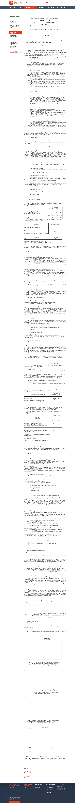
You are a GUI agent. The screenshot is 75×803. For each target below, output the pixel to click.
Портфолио (41, 7)
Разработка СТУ (49, 786)
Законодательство (30, 7)
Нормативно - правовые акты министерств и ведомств (14, 26)
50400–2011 (29, 771)
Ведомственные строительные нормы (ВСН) (14, 43)
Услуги (20, 7)
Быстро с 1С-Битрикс (13, 802)
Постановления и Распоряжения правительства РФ (13, 22)
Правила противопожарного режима (27, 788)
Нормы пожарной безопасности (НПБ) (13, 36)
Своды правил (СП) (13, 29)
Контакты (59, 7)
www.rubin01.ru (11, 786)
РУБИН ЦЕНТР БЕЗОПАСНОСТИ (15, 784)
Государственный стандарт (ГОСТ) (13, 33)
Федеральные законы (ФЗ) (15, 16)
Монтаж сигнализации (39, 786)
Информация (51, 7)
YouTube (65, 789)
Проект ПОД (48, 790)
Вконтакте (62, 789)
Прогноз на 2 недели (35, 2)
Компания (12, 7)
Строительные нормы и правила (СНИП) (14, 39)
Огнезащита (48, 792)
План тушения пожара (39, 784)
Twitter (58, 789)
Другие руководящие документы (14, 47)
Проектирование (49, 789)
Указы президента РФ (14, 18)
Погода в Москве (32, 1)
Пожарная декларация (50, 784)
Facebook (60, 789)
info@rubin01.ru (61, 786)
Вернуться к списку (29, 776)
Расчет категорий (49, 787)
